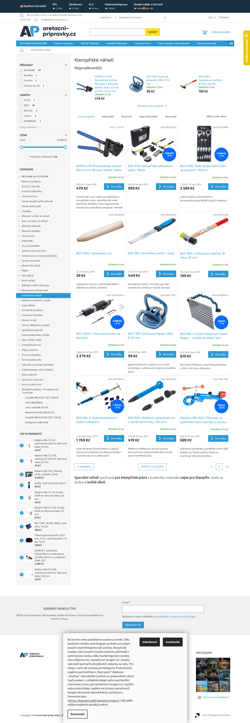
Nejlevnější (108, 117)
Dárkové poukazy (31, 181)
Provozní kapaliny (31, 355)
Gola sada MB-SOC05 (36, 407)
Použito (30, 80)
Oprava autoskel (31, 261)
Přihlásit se (133, 624)
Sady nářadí (28, 305)
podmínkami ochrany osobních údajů (175, 617)
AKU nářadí (27, 276)
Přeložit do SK (34, 86)
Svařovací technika (32, 315)
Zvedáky (26, 211)
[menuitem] (33, 43)
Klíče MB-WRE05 (34, 403)
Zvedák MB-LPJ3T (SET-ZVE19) (41, 398)
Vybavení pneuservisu (34, 251)
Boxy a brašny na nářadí (35, 221)
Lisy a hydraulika (31, 246)
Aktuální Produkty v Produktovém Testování (40, 391)
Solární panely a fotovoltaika (37, 370)
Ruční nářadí (28, 281)
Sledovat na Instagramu (216, 697)
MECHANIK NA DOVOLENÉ (35, 176)
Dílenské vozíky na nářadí (35, 216)
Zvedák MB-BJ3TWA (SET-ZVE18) (43, 417)
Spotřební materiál (32, 330)
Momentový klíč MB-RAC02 (39, 412)
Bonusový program (130, 17)
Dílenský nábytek (31, 226)
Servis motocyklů (31, 206)
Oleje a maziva (30, 350)
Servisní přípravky (32, 360)
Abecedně (171, 117)
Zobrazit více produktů (150, 105)
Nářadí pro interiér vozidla (36, 300)
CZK (210, 17)
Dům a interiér (29, 375)
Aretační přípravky (32, 191)
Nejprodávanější (148, 117)
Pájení (25, 271)
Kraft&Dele (32, 121)
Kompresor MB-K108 (36, 422)
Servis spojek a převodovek (37, 201)
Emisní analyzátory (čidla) (35, 335)
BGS (29, 105)
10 (227, 467)
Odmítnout (149, 642)
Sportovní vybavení (32, 380)
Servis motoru (29, 196)
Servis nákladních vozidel (36, 325)
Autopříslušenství (31, 345)
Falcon (30, 116)
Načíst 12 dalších (152, 466)
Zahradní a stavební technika (37, 365)
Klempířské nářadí (32, 295)
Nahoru (85, 466)
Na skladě (32, 70)
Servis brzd (28, 236)
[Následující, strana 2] (219, 466)
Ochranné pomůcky (32, 310)
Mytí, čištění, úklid (31, 340)
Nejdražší (127, 117)
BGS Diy (30, 111)
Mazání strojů (29, 320)
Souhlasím (173, 642)
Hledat (152, 31)
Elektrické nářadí (31, 266)
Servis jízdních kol (31, 384)
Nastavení (77, 714)
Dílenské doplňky (31, 231)
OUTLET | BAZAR (31, 186)
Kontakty (106, 17)
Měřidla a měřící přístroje (35, 285)
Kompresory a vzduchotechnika (39, 256)
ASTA (29, 100)
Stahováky (27, 241)
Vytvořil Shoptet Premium (216, 715)
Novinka (30, 75)
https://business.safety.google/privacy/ (93, 701)
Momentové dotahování (35, 290)
